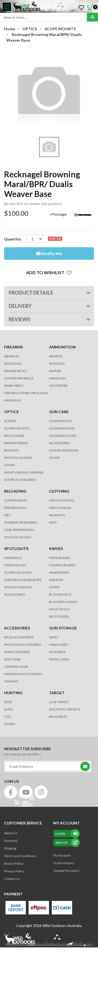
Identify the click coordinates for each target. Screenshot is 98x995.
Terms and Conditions (20, 856)
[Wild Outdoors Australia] (53, 7)
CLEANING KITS (60, 421)
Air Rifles (11, 356)
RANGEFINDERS (16, 443)
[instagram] (41, 792)
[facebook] (10, 792)
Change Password (66, 871)
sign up (61, 843)
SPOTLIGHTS (16, 548)
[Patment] (15, 907)
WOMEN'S (57, 515)
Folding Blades (62, 565)
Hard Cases (58, 644)
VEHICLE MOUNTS (18, 587)
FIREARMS (13, 347)
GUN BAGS (57, 652)
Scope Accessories (20, 480)
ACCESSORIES (59, 443)
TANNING (11, 681)
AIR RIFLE (56, 356)
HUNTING (13, 692)
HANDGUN (57, 378)
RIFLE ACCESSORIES (18, 637)
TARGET (57, 692)
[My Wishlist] (81, 7)
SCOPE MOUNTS (16, 428)
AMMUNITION (62, 347)
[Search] (92, 17)
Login (60, 834)
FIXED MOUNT (15, 565)
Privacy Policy (14, 871)
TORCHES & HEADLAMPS (22, 580)
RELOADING (15, 491)
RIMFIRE (55, 371)
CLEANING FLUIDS (62, 436)
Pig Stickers (59, 616)
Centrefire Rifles (18, 378)
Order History (63, 863)
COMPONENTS (15, 500)
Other (54, 587)
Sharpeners (59, 572)
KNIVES (56, 548)
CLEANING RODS (61, 428)
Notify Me (51, 253)
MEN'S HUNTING (61, 500)
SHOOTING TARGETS (64, 709)
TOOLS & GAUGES (17, 537)
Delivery (20, 306)
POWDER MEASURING (20, 522)
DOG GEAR (12, 659)
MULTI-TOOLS (59, 609)
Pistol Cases (59, 659)
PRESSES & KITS (15, 508)
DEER (8, 702)
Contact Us (12, 879)
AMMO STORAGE (17, 652)
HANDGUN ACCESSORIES (23, 674)
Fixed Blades (59, 558)
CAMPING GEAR (16, 667)
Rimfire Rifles (15, 371)
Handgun (12, 400)
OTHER (9, 465)
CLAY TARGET (59, 702)
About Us (10, 833)
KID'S (53, 522)
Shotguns (12, 363)
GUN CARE (59, 411)
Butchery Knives (63, 602)
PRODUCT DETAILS (31, 293)
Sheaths (56, 580)
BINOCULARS (14, 436)
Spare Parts (13, 386)
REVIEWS (19, 319)
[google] (25, 792)
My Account (62, 855)
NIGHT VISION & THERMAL (24, 472)
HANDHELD (13, 558)
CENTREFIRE (58, 386)
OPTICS (11, 411)
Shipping (10, 848)
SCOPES (10, 421)
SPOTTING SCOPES (18, 458)
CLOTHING (59, 491)
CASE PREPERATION (19, 530)
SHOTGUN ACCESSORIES (22, 644)
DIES (7, 515)
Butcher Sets (60, 594)
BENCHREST (58, 717)
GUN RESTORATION (63, 450)
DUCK (8, 709)
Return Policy (13, 863)
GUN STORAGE (63, 628)
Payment (10, 841)
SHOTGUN (57, 363)
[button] (49, 273)
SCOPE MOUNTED (18, 572)
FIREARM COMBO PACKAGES (26, 393)
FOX (7, 717)
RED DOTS (11, 450)
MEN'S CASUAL (60, 508)
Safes (53, 637)
